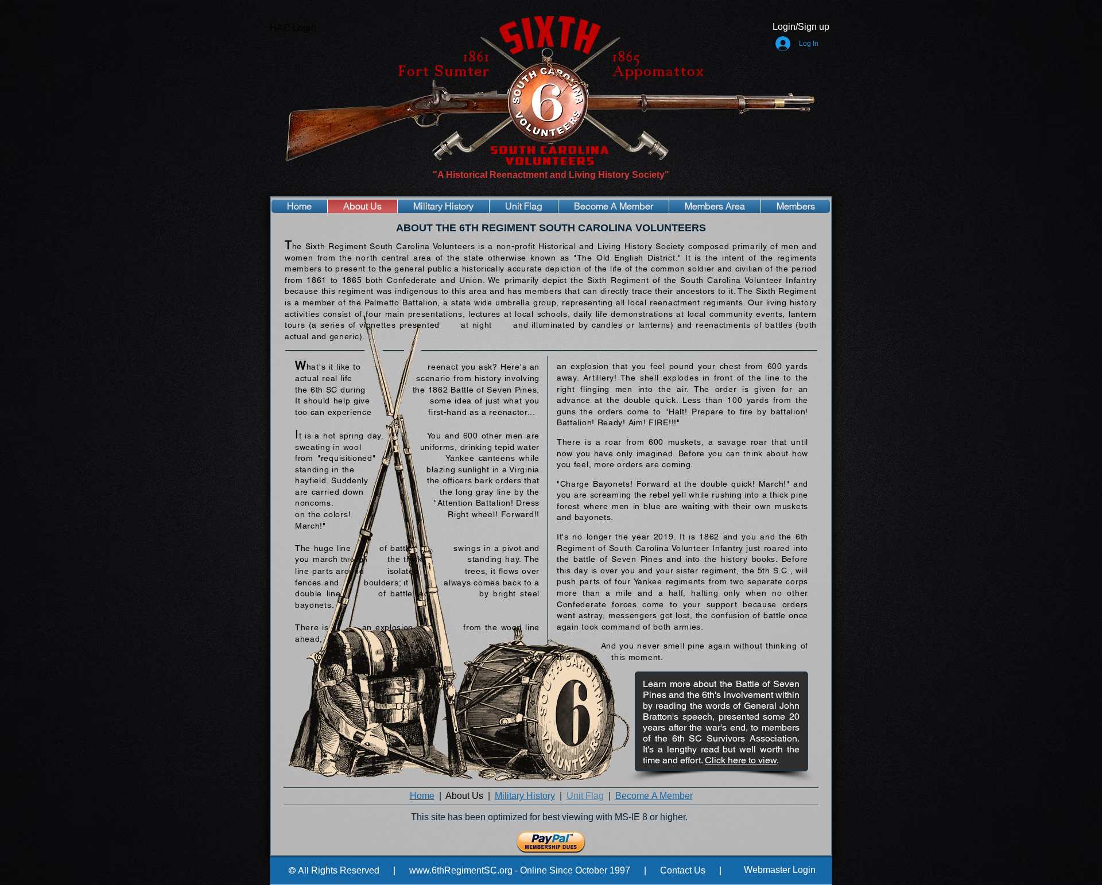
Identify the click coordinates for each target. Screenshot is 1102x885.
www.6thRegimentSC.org (461, 870)
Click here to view (741, 760)
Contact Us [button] (682, 870)
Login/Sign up (801, 27)
